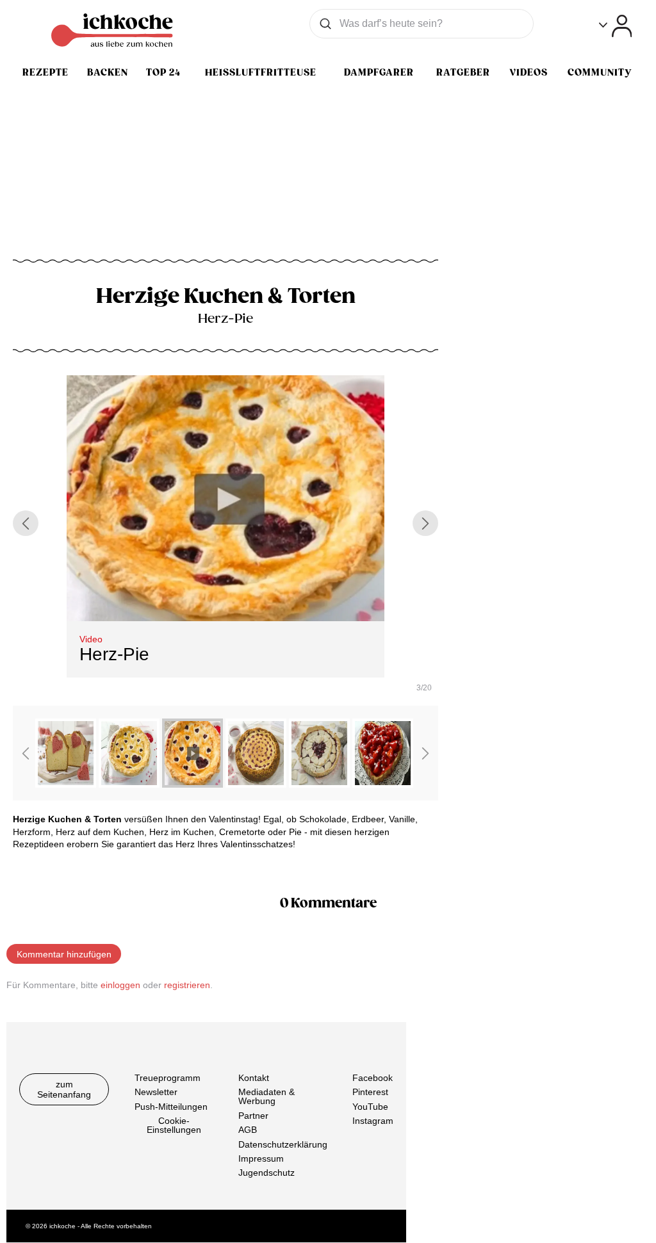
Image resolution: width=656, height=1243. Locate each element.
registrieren (187, 985)
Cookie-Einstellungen (174, 1126)
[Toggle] (615, 26)
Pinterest (370, 1092)
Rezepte (45, 72)
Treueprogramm (168, 1078)
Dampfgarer (379, 72)
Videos (528, 72)
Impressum (261, 1158)
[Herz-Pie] (129, 783)
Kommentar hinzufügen (64, 954)
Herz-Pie (114, 654)
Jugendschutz (266, 1173)
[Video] (192, 783)
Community (600, 72)
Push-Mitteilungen (171, 1106)
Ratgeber (463, 72)
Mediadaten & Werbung (266, 1097)
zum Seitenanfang (64, 1089)
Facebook (372, 1078)
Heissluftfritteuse (260, 72)
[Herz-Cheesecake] (256, 783)
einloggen (120, 985)
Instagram (372, 1121)
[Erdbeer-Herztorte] (382, 783)
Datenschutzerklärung (282, 1144)
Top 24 (163, 72)
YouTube (370, 1106)
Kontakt (253, 1078)
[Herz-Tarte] (319, 783)
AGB (247, 1130)
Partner (253, 1115)
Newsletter (156, 1092)
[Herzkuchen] (65, 783)
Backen (107, 72)
